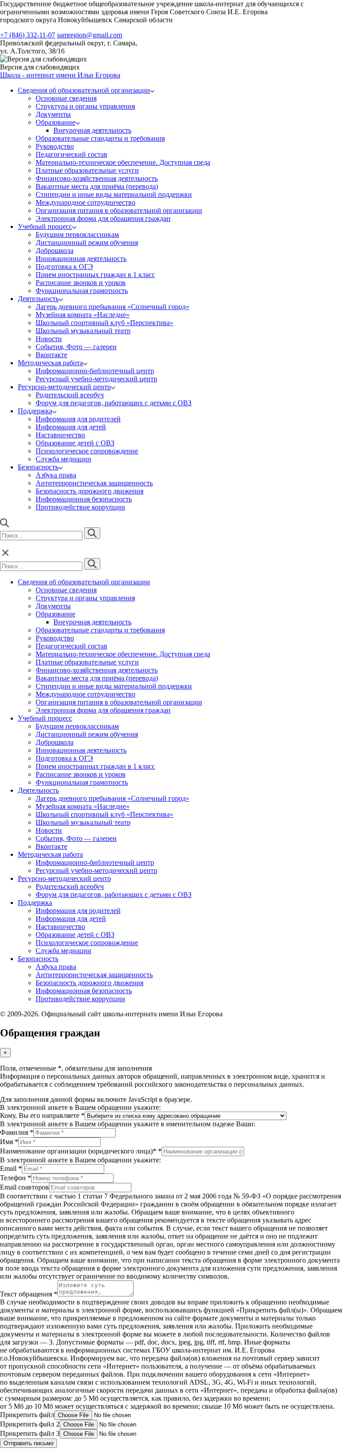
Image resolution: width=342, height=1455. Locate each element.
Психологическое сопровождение (87, 451)
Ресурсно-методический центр (64, 387)
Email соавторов (24, 1187)
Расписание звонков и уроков (81, 282)
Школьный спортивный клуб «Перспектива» (104, 322)
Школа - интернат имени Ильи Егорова (60, 75)
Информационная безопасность (84, 499)
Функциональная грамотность (82, 290)
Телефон (15, 1178)
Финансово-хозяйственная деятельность (97, 178)
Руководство (55, 146)
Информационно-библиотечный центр (95, 371)
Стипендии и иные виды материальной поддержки (114, 194)
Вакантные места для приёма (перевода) (97, 186)
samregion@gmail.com (89, 35)
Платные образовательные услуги (87, 170)
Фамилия (16, 1132)
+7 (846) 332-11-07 (27, 35)
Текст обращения (28, 1294)
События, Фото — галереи (76, 347)
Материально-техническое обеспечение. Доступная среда (123, 162)
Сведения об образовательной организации (84, 90)
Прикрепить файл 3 (30, 1433)
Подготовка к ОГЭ (64, 266)
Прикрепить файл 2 (30, 1424)
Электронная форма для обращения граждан (103, 218)
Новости (49, 338)
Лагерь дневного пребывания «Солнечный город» (112, 306)
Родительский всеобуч (70, 395)
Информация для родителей (78, 419)
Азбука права (56, 475)
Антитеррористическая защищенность (94, 483)
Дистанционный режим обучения (87, 242)
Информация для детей (71, 427)
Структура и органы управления (85, 106)
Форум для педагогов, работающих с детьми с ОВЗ (113, 403)
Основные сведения (66, 98)
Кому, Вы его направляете (42, 1115)
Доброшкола (54, 250)
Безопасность (38, 467)
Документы (53, 114)
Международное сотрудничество (85, 202)
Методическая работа (50, 363)
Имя (9, 1141)
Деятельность (38, 298)
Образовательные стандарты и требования (100, 138)
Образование (55, 122)
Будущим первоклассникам (77, 234)
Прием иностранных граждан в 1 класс (95, 274)
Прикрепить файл (27, 1414)
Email (11, 1168)
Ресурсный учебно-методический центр (96, 379)
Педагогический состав (71, 154)
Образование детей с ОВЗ (75, 443)
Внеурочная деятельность (92, 130)
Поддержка (35, 411)
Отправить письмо (28, 1443)
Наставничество (60, 435)
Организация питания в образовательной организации (119, 210)
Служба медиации (63, 459)
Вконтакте (51, 355)
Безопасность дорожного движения (89, 491)
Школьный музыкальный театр (83, 330)
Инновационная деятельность (81, 258)
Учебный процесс (45, 226)
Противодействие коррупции (80, 507)
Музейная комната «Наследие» (83, 314)
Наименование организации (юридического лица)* (81, 1151)
